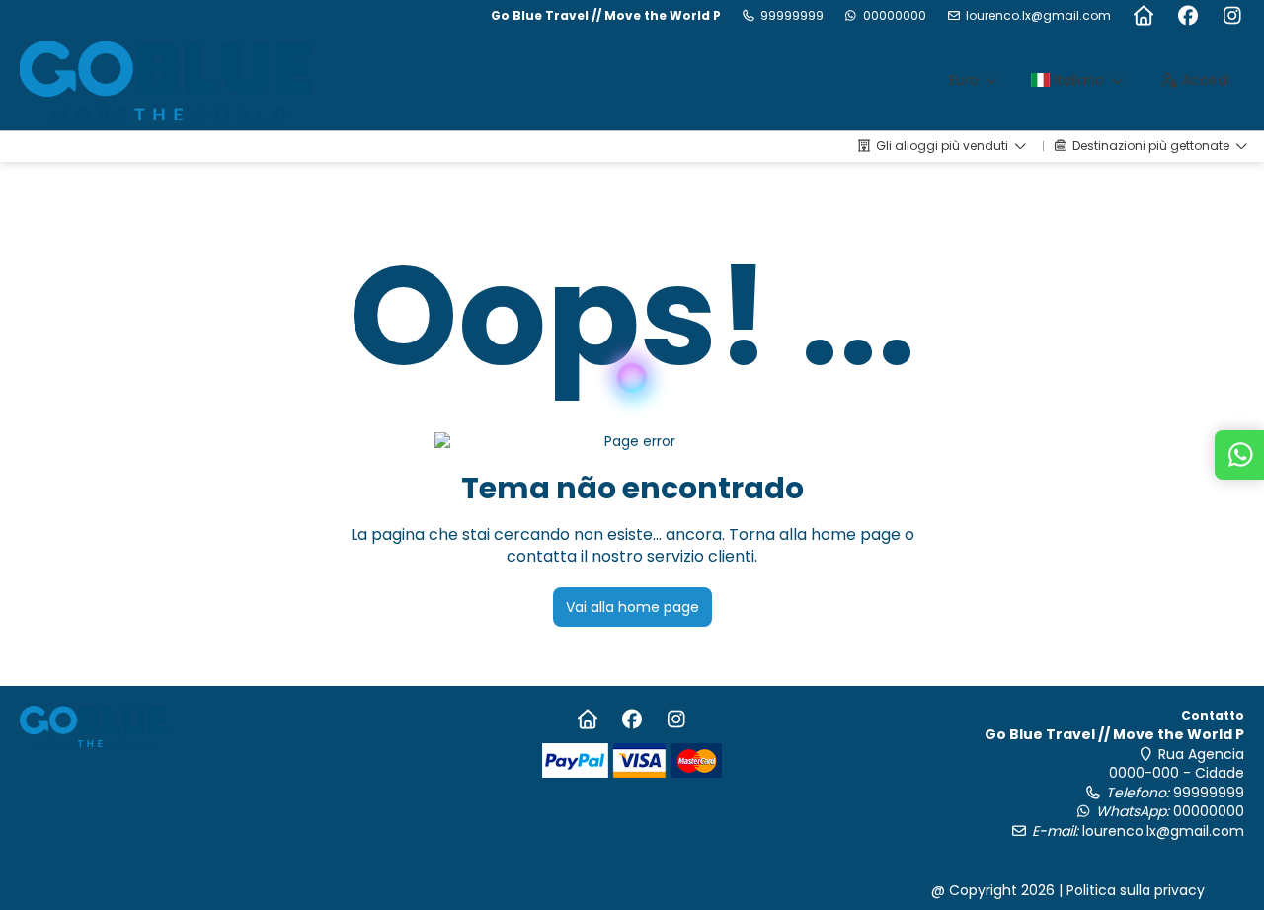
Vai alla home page (632, 607)
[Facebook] (1187, 16)
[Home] (1143, 16)
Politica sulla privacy (1135, 890)
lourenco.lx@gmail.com (1038, 16)
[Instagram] (1232, 16)
